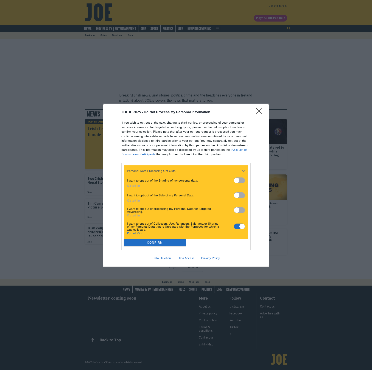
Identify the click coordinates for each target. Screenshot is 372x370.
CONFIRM (155, 242)
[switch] (239, 180)
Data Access (186, 258)
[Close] (260, 112)
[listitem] (186, 171)
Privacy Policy (210, 258)
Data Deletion (161, 258)
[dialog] (186, 185)
